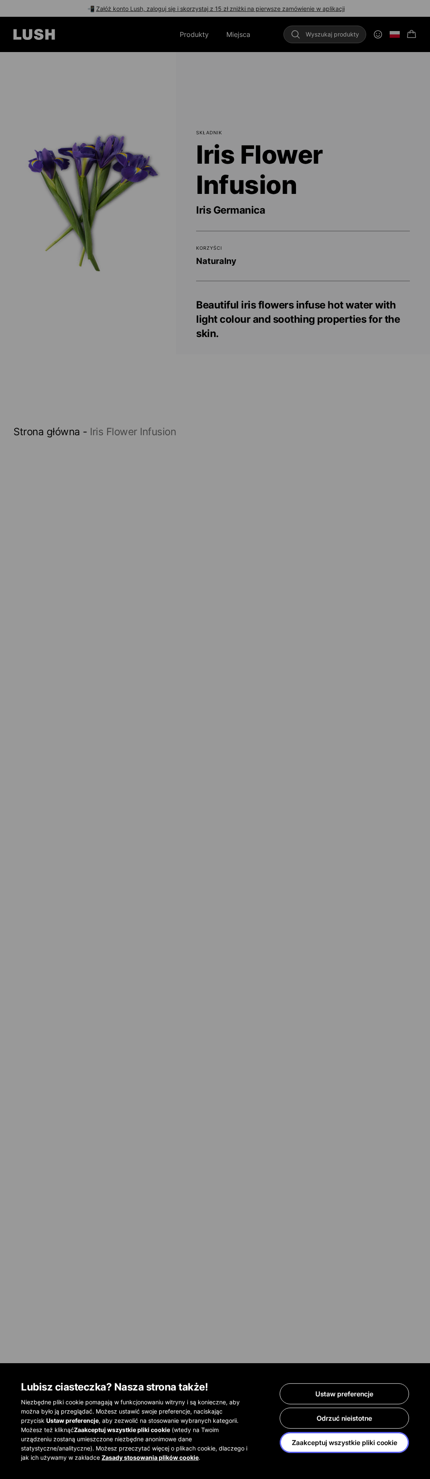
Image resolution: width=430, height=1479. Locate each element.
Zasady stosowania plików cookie (150, 1457)
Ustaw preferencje (344, 1394)
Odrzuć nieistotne (344, 1418)
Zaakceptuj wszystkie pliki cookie (344, 1442)
